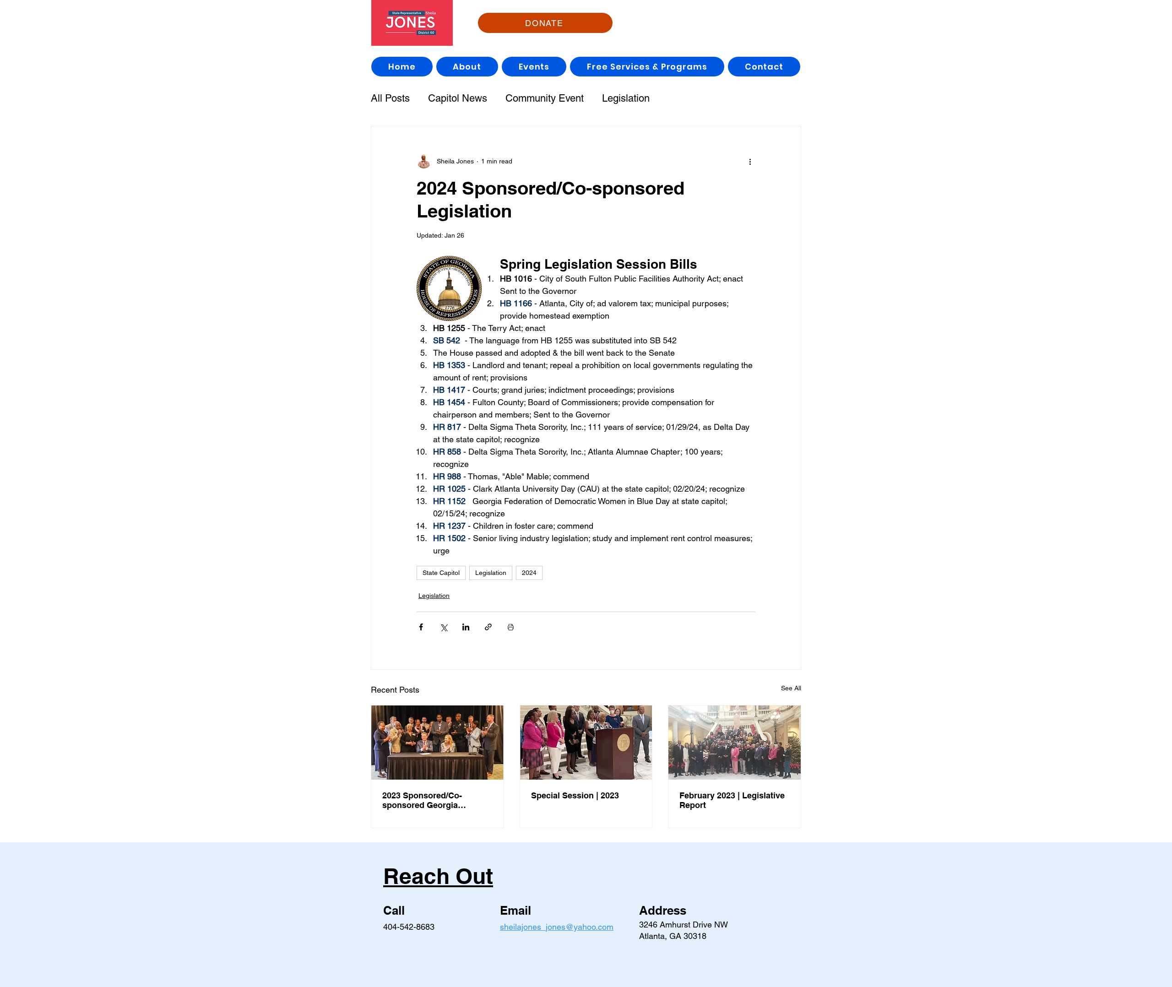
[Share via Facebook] (421, 627)
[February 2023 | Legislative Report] (734, 742)
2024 (529, 572)
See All (791, 688)
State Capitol (441, 572)
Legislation (626, 98)
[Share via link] (488, 627)
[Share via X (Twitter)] (443, 627)
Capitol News (457, 98)
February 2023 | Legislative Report (732, 800)
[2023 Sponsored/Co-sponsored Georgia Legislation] (437, 742)
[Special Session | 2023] (586, 742)
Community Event (544, 98)
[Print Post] (510, 627)
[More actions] (749, 161)
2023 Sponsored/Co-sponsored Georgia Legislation (422, 800)
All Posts (390, 98)
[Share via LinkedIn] (465, 627)
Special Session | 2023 (575, 795)
